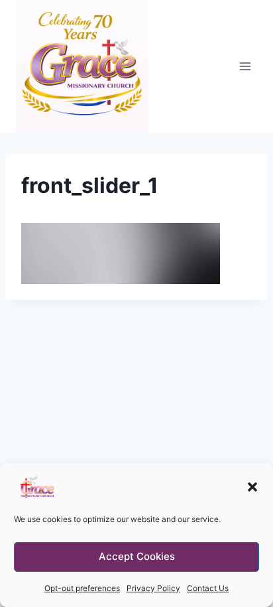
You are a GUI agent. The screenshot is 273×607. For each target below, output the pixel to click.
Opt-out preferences (82, 588)
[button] (252, 487)
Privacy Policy (153, 588)
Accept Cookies (137, 556)
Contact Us (208, 588)
